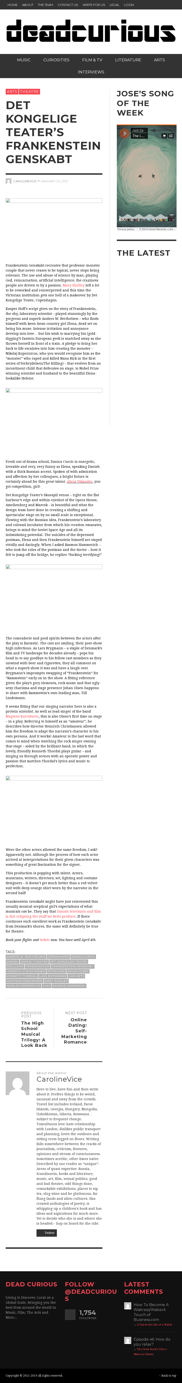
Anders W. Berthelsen (26, 956)
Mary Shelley (74, 285)
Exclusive (15, 966)
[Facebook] (152, 4)
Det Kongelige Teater (68, 961)
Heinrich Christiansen (26, 971)
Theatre (29, 91)
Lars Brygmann (52, 976)
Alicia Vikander (79, 481)
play (46, 985)
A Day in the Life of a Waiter (154, 1324)
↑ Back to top (167, 1375)
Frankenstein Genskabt (73, 966)
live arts (76, 976)
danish (12, 961)
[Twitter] (161, 4)
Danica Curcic (83, 956)
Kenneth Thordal (22, 976)
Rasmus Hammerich (69, 985)
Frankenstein (38, 966)
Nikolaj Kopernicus (23, 985)
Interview (56, 971)
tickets (45, 940)
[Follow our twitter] (70, 1314)
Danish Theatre (34, 961)
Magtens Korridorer (22, 716)
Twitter (49, 1233)
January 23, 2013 (54, 181)
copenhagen (58, 956)
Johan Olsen (78, 971)
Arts (12, 91)
